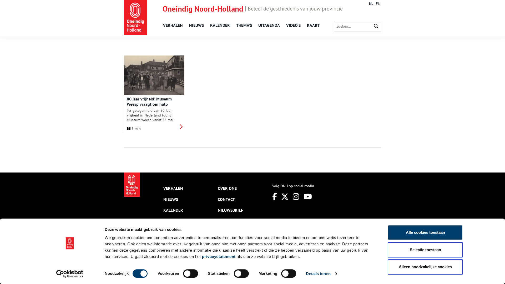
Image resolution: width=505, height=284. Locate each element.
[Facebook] (274, 196)
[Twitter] (285, 196)
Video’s (293, 25)
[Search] (376, 26)
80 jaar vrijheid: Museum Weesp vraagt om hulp (149, 101)
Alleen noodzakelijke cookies (425, 267)
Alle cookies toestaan (425, 232)
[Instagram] (296, 196)
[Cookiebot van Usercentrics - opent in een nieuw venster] (70, 274)
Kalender (220, 25)
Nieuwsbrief (230, 210)
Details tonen (318, 273)
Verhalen (173, 25)
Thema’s (244, 25)
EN (378, 3)
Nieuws (196, 25)
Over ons (227, 188)
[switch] (190, 273)
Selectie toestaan (425, 249)
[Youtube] (308, 196)
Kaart (313, 25)
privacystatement (219, 256)
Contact (226, 199)
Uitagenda (269, 25)
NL (371, 3)
